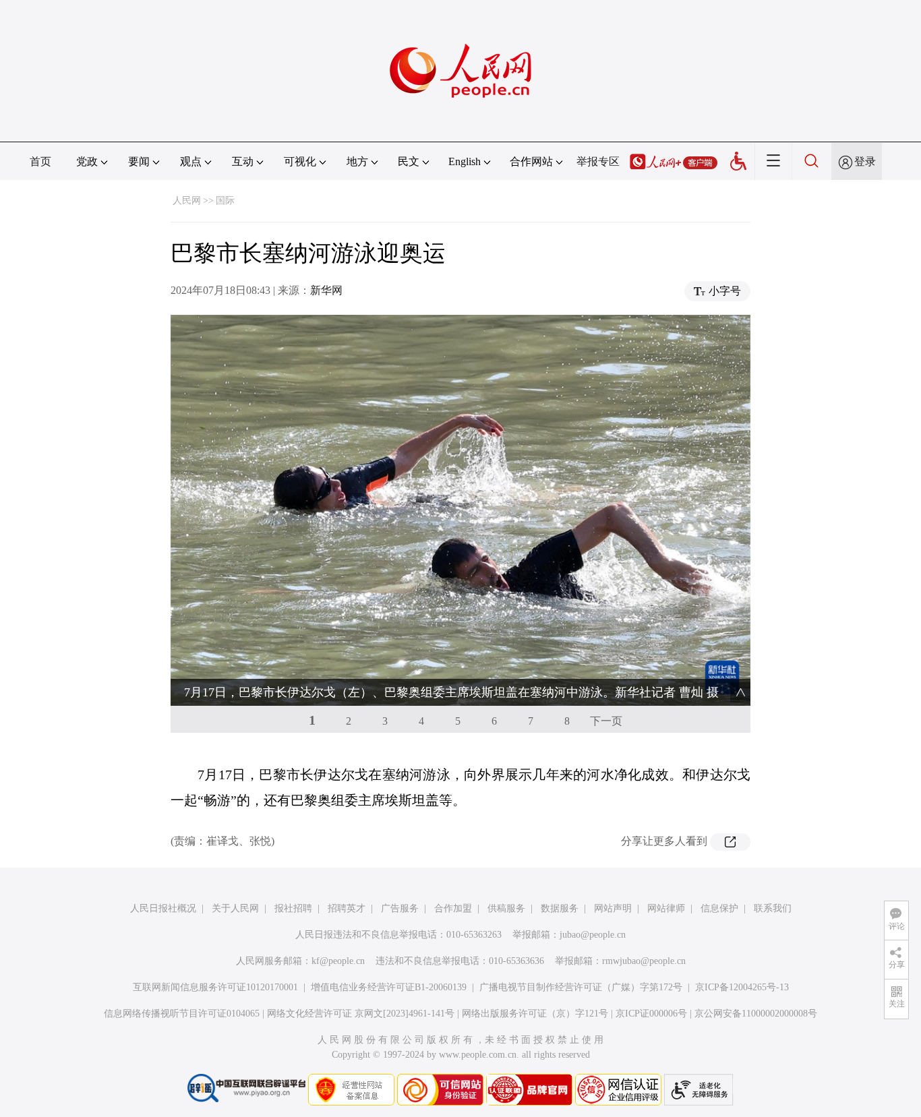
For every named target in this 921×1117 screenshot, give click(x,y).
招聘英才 (346, 908)
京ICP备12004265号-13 (742, 987)
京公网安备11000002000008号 (755, 1013)
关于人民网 (235, 908)
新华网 (326, 290)
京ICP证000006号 (651, 1013)
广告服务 (400, 908)
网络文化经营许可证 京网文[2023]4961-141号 (360, 1013)
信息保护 (719, 908)
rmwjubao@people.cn (644, 961)
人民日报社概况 (163, 908)
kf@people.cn (338, 961)
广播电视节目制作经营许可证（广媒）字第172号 (580, 987)
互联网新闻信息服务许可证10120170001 (215, 987)
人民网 (187, 200)
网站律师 (666, 908)
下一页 (606, 721)
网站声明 (613, 908)
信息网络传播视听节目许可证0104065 (182, 1013)
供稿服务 (506, 908)
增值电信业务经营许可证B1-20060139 (389, 987)
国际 (225, 200)
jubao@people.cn (593, 935)
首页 (40, 161)
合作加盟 (453, 908)
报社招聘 (293, 908)
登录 (865, 161)
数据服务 (559, 908)
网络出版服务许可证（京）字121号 (535, 1013)
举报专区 (598, 161)
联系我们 (773, 908)
